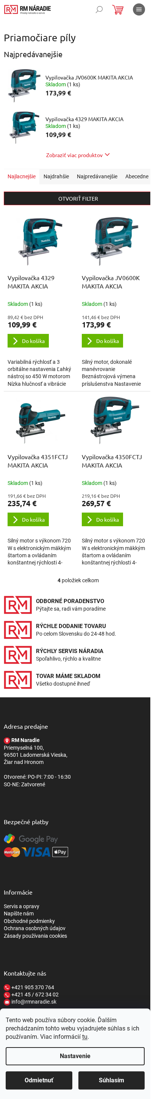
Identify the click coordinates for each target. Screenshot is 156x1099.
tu (84, 1036)
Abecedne (136, 176)
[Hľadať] (99, 9)
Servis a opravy (21, 906)
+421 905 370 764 (32, 987)
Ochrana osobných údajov (35, 928)
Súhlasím (111, 1080)
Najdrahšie (56, 176)
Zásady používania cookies (35, 936)
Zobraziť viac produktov (74, 154)
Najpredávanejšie (97, 176)
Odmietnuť (39, 1080)
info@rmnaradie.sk (33, 1002)
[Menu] (139, 9)
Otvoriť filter (78, 198)
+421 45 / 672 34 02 (34, 994)
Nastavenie (75, 1056)
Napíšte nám (19, 913)
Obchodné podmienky (29, 921)
